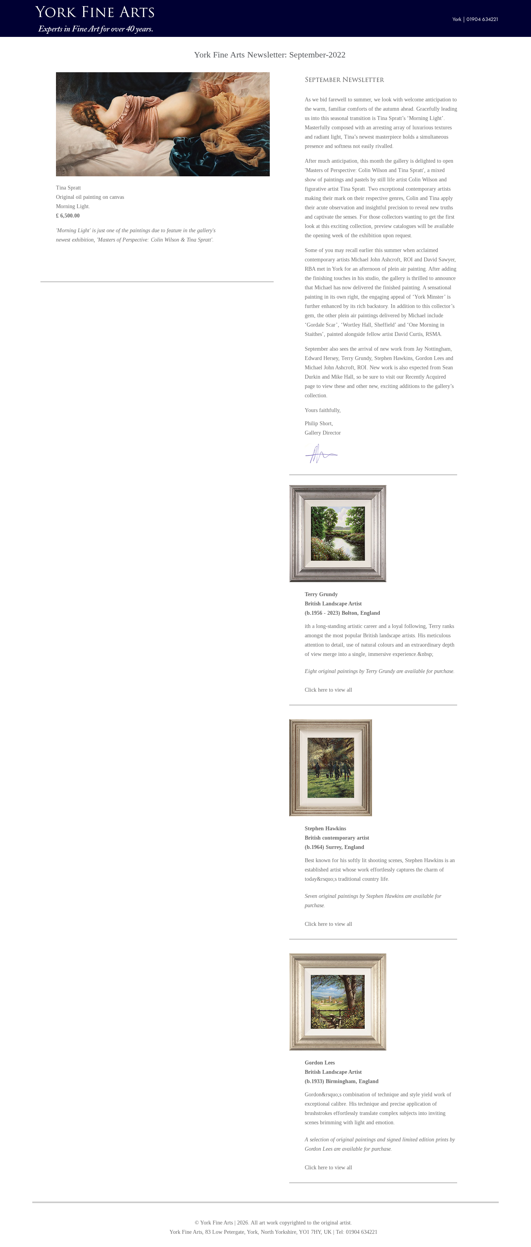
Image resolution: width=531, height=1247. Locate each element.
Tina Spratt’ (390, 118)
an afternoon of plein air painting (389, 269)
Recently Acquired (425, 377)
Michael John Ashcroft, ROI (382, 260)
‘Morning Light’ (425, 118)
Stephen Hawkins (393, 358)
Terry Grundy (356, 358)
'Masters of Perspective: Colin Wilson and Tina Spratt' (364, 170)
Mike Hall (342, 377)
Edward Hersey (321, 358)
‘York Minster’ (428, 297)
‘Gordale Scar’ (321, 325)
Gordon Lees (430, 358)
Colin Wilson (423, 180)
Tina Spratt (352, 189)
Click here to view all (328, 690)
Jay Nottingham (433, 349)
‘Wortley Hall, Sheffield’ (368, 325)
